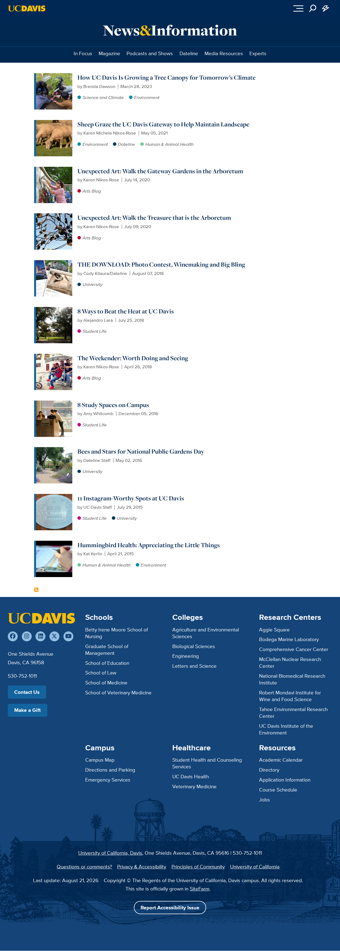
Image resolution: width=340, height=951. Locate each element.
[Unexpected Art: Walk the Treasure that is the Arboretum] (54, 216)
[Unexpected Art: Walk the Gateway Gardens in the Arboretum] (54, 170)
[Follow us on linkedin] (40, 636)
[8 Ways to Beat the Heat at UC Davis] (54, 310)
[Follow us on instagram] (27, 636)
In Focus (83, 53)
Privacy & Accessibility (141, 866)
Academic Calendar (281, 759)
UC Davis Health (190, 776)
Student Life (95, 331)
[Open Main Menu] (298, 8)
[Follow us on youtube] (68, 636)
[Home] (41, 618)
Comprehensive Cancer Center (293, 649)
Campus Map (99, 759)
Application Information (284, 779)
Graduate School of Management (106, 649)
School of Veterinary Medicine (118, 692)
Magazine (109, 53)
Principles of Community (198, 866)
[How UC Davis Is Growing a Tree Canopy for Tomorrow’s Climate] (54, 76)
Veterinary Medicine (194, 786)
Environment (146, 97)
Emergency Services (107, 779)
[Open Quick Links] (325, 8)
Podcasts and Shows (150, 53)
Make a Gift (27, 710)
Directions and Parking (110, 769)
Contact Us (27, 692)
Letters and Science (194, 666)
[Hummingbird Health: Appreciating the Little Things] (54, 544)
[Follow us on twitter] (54, 636)
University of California (255, 866)
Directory (269, 769)
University (92, 284)
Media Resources (224, 53)
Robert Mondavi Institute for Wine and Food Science (290, 696)
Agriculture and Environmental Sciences (205, 633)
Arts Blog (92, 191)
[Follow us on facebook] (13, 636)
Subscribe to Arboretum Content (36, 590)
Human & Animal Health (169, 144)
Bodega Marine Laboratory (289, 639)
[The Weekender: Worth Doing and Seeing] (54, 357)
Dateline (189, 53)
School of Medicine (106, 682)
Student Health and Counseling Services (207, 763)
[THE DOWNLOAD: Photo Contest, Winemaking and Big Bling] (54, 263)
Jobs (264, 799)
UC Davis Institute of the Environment (286, 729)
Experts (257, 53)
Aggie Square (274, 629)
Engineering (185, 656)
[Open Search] (312, 8)
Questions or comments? (84, 866)
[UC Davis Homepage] (27, 8)
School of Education (107, 663)
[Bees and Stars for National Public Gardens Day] (54, 450)
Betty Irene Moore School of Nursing (116, 633)
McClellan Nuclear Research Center (290, 662)
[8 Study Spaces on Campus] (54, 404)
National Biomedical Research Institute (292, 679)
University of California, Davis (110, 853)
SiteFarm (199, 888)
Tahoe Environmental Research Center (293, 712)
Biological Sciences (193, 646)
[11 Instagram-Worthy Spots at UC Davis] (54, 497)
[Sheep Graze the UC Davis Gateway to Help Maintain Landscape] (54, 123)
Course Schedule (278, 789)
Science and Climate (103, 97)
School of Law (100, 672)
